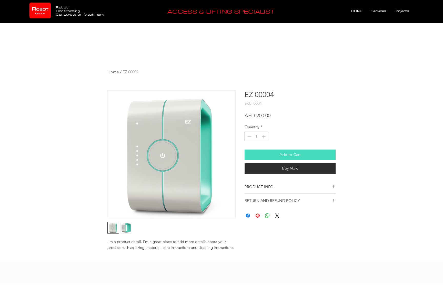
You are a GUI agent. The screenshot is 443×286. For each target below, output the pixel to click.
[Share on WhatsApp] (267, 216)
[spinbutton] (256, 136)
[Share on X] (277, 216)
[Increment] (264, 136)
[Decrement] (248, 136)
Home (113, 71)
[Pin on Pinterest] (258, 216)
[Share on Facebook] (248, 216)
